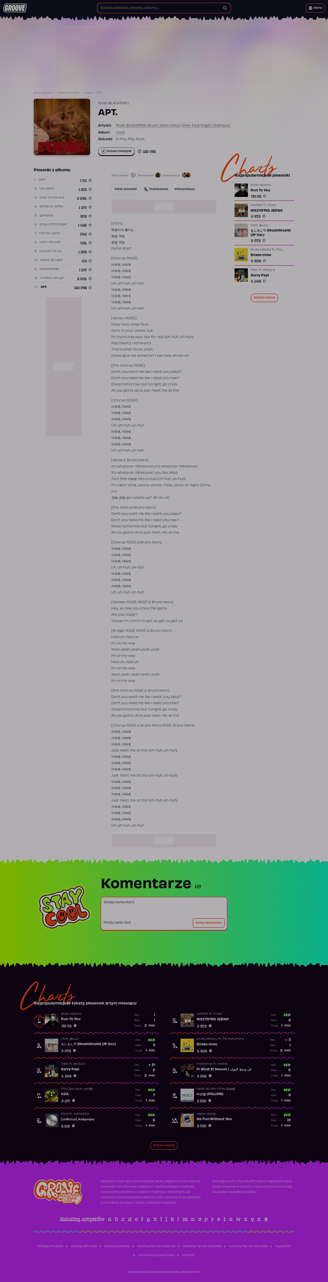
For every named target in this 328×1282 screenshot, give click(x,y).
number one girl (52, 278)
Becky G (269, 270)
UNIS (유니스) (259, 225)
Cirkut (175, 125)
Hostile (222, 1064)
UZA (65, 1094)
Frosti (271, 205)
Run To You (260, 190)
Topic (254, 270)
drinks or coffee (51, 206)
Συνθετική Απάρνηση (77, 1119)
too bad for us (50, 251)
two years (46, 189)
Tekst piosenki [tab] (125, 189)
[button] (315, 8)
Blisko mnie (261, 255)
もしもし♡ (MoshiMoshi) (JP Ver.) (271, 233)
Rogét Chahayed (215, 125)
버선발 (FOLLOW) (210, 1094)
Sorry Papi (260, 275)
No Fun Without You (214, 1119)
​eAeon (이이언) (206, 1114)
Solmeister (82, 1114)
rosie (88, 93)
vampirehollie (49, 269)
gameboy (46, 215)
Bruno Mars (158, 125)
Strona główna (43, 93)
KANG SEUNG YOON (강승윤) (216, 1089)
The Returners (233, 1039)
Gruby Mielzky (261, 249)
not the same (49, 233)
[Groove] (15, 8)
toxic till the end (52, 197)
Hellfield (256, 205)
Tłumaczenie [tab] (158, 189)
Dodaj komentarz (208, 923)
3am (42, 180)
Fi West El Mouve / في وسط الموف (224, 1069)
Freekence (204, 1064)
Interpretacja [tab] (184, 189)
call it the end (50, 242)
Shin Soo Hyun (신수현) (77, 1089)
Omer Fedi (190, 125)
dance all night (51, 260)
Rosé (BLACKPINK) (69, 93)
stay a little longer (53, 224)
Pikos (65, 1114)
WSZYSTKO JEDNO (267, 210)
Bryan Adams (261, 185)
